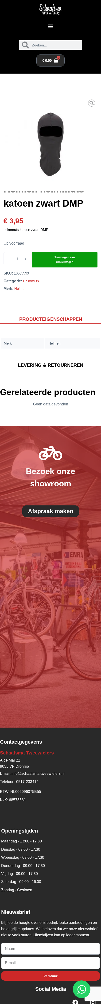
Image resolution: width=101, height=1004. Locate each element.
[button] (50, 26)
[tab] (50, 319)
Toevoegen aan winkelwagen (64, 260)
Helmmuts (31, 281)
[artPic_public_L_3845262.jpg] (50, 144)
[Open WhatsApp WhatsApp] (81, 989)
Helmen (20, 289)
